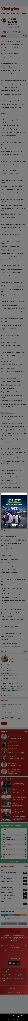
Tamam (18, 1019)
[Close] (25, 494)
